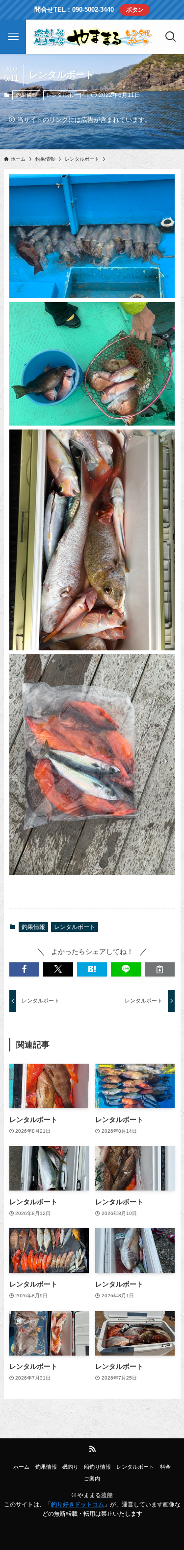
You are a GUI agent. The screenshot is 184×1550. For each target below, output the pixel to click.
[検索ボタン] (171, 37)
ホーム (21, 1467)
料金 (165, 1467)
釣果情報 (26, 95)
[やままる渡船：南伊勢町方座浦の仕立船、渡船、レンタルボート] (92, 37)
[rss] (92, 1449)
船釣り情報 (97, 1467)
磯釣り (70, 1467)
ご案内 (92, 1478)
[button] (24, 969)
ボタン (135, 9)
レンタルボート (65, 95)
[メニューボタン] (13, 37)
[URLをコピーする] (160, 969)
